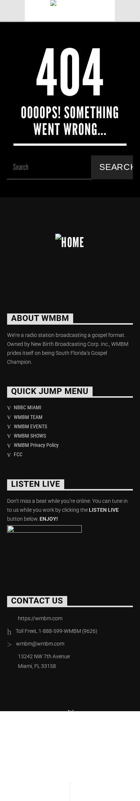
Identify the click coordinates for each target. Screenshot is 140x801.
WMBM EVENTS (30, 426)
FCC (18, 454)
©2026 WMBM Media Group (51, 729)
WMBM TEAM (28, 417)
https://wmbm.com (40, 618)
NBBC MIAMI (27, 407)
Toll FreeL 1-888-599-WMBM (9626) (56, 631)
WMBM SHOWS (30, 436)
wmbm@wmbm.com (40, 644)
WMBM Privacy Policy (36, 445)
